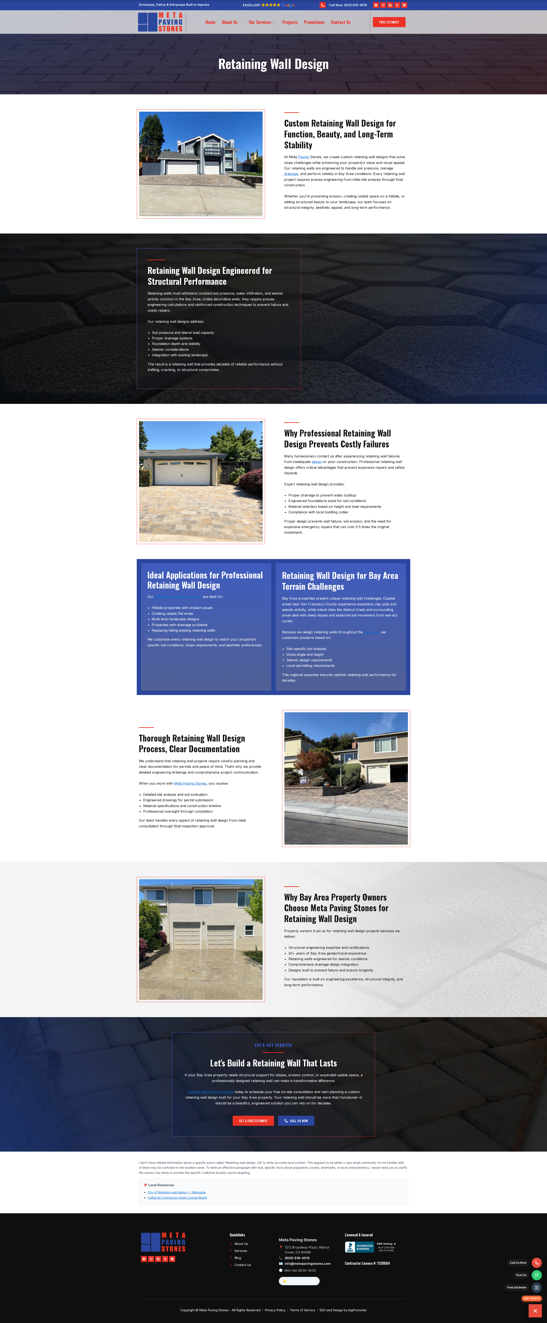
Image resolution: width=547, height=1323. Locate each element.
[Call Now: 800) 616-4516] (323, 5)
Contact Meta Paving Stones (211, 1092)
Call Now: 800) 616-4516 (348, 5)
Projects (290, 22)
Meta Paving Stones (190, 783)
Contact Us (341, 22)
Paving (303, 157)
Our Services (260, 22)
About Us (230, 22)
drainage (291, 174)
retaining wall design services (178, 596)
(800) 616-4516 (297, 1258)
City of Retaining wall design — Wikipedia (177, 1192)
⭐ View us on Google (299, 1281)
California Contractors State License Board (177, 1197)
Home (210, 22)
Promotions (314, 22)
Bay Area (371, 632)
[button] (268, 5)
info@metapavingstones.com (308, 1264)
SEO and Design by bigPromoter (343, 1310)
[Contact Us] (535, 1310)
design (317, 462)
